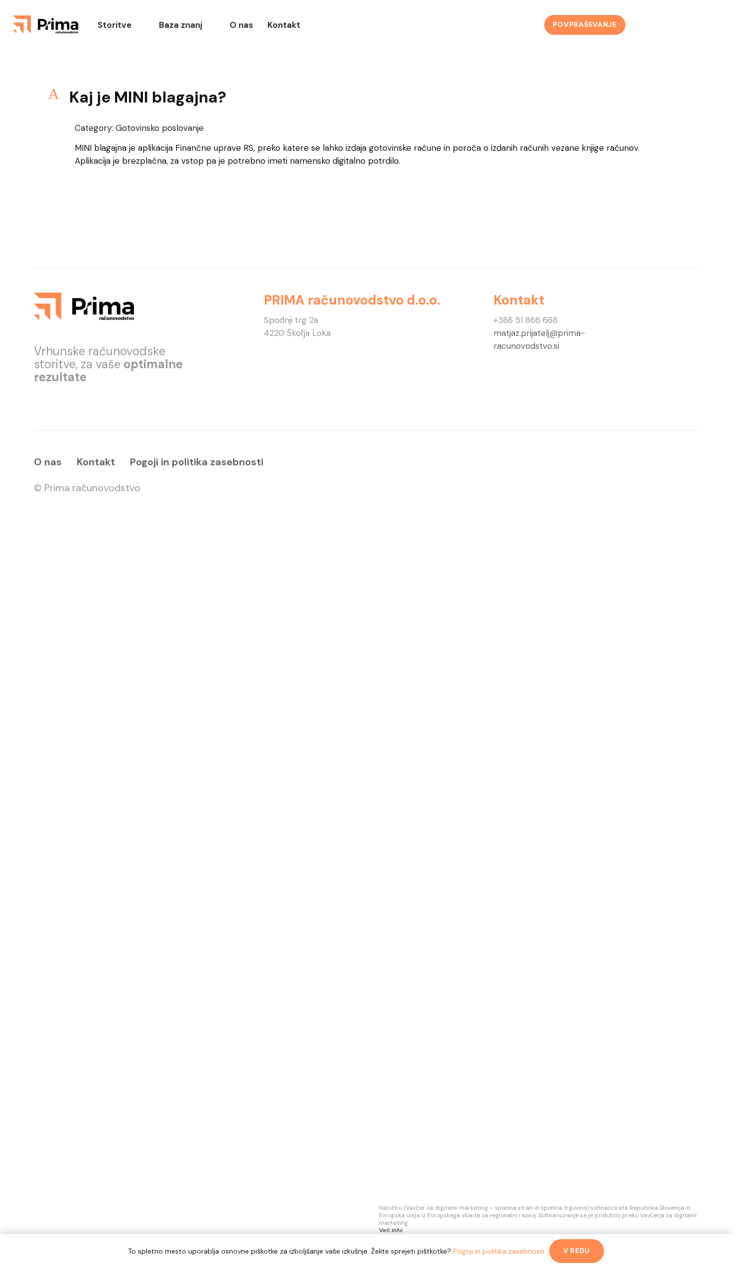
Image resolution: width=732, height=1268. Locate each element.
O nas (48, 461)
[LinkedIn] (677, 24)
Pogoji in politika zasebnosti (196, 461)
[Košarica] (705, 25)
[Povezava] (46, 24)
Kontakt (96, 461)
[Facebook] (650, 24)
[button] (366, 97)
